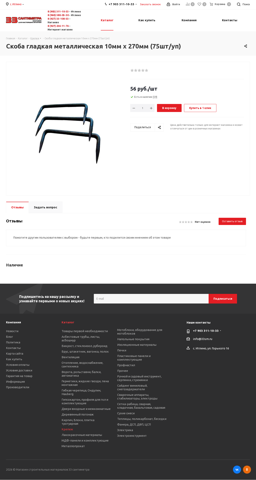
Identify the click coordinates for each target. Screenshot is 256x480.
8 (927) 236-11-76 (58, 25)
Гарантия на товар (19, 376)
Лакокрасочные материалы (82, 435)
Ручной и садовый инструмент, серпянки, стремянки (139, 378)
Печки (121, 350)
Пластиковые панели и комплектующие (134, 357)
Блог (9, 336)
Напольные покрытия (133, 339)
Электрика (125, 430)
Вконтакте (237, 470)
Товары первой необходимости (85, 331)
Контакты (13, 348)
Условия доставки (19, 370)
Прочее (122, 370)
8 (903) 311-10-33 (58, 11)
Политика (13, 342)
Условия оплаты (17, 364)
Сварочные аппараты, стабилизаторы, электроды (137, 396)
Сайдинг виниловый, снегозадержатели (132, 387)
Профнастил (126, 365)
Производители (17, 387)
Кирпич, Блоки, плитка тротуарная (78, 421)
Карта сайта (14, 353)
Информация (15, 381)
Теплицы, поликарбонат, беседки (141, 419)
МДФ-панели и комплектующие (85, 440)
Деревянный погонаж (78, 414)
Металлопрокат (73, 446)
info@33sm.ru (202, 339)
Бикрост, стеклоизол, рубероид (84, 346)
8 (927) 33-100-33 (58, 18)
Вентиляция (70, 357)
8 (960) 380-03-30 (58, 15)
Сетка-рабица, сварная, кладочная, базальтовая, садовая (141, 405)
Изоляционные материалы (136, 344)
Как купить (14, 359)
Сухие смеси (126, 413)
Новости (12, 331)
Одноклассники (247, 470)
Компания (13, 322)
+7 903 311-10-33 (206, 330)
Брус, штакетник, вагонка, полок (85, 351)
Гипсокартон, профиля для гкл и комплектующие (85, 401)
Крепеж (67, 429)
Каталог (68, 322)
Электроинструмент (132, 435)
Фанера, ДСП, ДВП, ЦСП (134, 424)
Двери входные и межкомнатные (86, 408)
